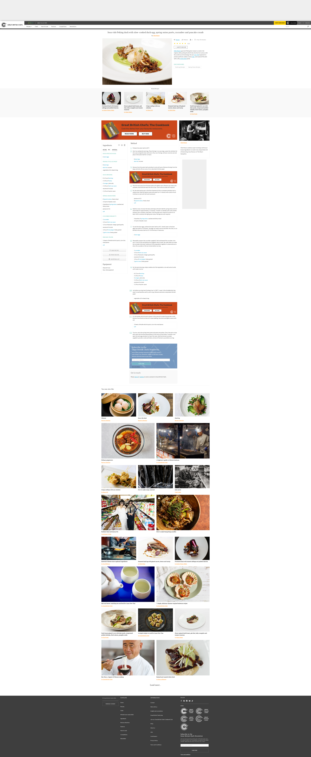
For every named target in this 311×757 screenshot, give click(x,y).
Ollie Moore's (177, 51)
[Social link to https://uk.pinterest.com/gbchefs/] (184, 701)
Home (122, 702)
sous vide (196, 54)
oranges (106, 183)
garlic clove (107, 232)
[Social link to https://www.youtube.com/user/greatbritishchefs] (189, 701)
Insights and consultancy (156, 711)
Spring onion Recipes (194, 67)
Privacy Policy (154, 740)
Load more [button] (155, 685)
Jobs (151, 732)
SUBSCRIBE (141, 363)
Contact (152, 702)
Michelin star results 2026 (127, 714)
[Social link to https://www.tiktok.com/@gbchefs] (192, 701)
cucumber (106, 219)
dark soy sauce (113, 186)
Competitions (123, 734)
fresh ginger (111, 230)
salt (104, 211)
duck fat (105, 167)
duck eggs (106, 157)
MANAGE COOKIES (110, 704)
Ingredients (123, 718)
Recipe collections (125, 722)
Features (122, 726)
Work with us (153, 707)
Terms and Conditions (155, 744)
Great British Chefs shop (156, 715)
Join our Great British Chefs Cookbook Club (161, 719)
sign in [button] (136, 377)
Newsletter (123, 738)
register (142, 377)
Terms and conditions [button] (136, 366)
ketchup (111, 178)
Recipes (122, 706)
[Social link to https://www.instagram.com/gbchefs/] (187, 701)
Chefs (121, 710)
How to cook (123, 730)
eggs (193, 56)
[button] (29, 26)
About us (152, 728)
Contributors (153, 736)
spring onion (183, 58)
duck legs (106, 165)
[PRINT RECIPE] (121, 145)
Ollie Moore (156, 35)
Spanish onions (108, 199)
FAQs (151, 723)
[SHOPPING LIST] (124, 145)
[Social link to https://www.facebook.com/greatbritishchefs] (181, 701)
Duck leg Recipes (180, 67)
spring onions (113, 204)
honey (110, 180)
